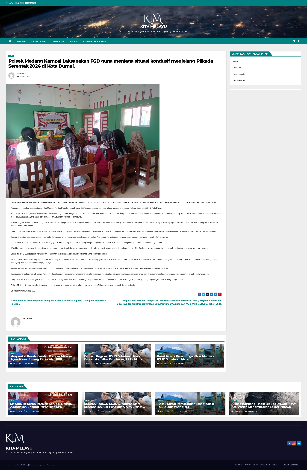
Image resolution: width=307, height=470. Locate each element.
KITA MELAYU (153, 26)
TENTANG (21, 41)
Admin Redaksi (31, 363)
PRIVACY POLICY (39, 41)
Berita (11, 55)
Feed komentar (239, 74)
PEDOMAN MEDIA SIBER (94, 41)
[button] (294, 41)
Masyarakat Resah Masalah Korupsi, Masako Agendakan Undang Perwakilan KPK (41, 357)
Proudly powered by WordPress (17, 465)
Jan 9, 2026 (17, 411)
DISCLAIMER (58, 41)
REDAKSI (74, 41)
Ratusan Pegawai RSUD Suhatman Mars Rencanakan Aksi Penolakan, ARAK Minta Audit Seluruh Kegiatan (113, 359)
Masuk (235, 61)
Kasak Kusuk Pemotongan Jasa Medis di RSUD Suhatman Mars (185, 357)
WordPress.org (239, 80)
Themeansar (51, 465)
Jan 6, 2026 (91, 411)
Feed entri (237, 68)
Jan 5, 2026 (164, 411)
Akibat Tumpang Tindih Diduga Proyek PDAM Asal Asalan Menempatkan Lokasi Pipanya (263, 405)
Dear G (23, 73)
